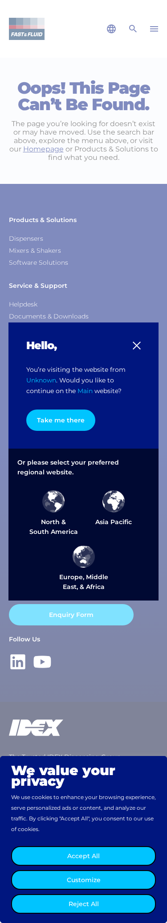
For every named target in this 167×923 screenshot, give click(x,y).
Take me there (61, 420)
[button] (137, 346)
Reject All (84, 904)
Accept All (83, 856)
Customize (84, 880)
